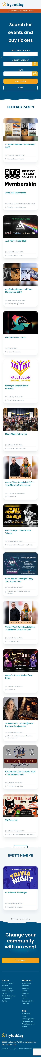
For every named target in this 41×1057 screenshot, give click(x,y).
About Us (5, 1049)
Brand (24, 1026)
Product (5, 986)
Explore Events (7, 983)
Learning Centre (28, 1019)
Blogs (24, 1016)
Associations (27, 983)
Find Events (20, 81)
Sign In (4, 1001)
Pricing (4, 993)
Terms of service (25, 1049)
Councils (25, 988)
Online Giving (7, 988)
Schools (25, 998)
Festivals (25, 993)
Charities (25, 986)
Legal (14, 1049)
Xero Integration (28, 1024)
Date (21, 70)
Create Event (20, 960)
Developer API (27, 1021)
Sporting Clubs (27, 1001)
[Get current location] (35, 64)
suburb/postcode (20, 60)
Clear (20, 88)
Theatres (25, 1003)
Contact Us (26, 1014)
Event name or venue (20, 50)
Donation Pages (8, 991)
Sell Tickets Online (9, 996)
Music (24, 996)
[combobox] (20, 64)
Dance (24, 991)
